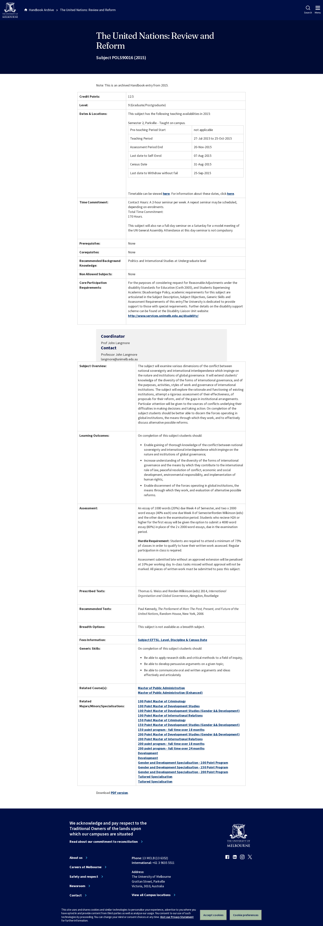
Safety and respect (84, 877)
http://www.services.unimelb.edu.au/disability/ (163, 316)
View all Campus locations (151, 895)
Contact (76, 895)
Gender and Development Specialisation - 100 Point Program (183, 762)
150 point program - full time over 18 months (171, 729)
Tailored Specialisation (155, 776)
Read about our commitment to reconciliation (104, 842)
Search (308, 12)
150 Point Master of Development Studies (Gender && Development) (189, 725)
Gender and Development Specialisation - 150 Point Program (183, 767)
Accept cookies (213, 915)
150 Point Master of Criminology (162, 720)
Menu (318, 12)
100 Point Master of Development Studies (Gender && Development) (189, 711)
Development (148, 753)
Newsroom (77, 886)
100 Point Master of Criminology (162, 701)
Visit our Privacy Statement (177, 917)
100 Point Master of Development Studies (169, 706)
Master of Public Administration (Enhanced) (170, 692)
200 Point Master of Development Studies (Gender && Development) (189, 734)
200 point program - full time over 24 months (171, 748)
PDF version (119, 793)
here (166, 193)
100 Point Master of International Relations (170, 715)
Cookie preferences (245, 915)
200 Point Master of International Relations (170, 739)
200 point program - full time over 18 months (171, 744)
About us (76, 858)
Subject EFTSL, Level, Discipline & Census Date (172, 640)
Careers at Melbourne (85, 867)
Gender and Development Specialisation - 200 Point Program (183, 772)
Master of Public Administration (161, 688)
